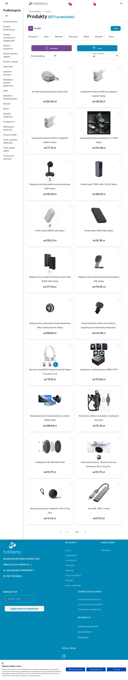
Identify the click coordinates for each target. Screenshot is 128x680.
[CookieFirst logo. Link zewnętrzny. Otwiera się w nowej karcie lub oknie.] (3, 663)
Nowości (7, 103)
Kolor (46, 36)
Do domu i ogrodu (10, 61)
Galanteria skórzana (7, 73)
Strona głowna (35, 11)
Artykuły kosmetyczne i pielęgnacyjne (9, 37)
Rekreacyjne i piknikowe (8, 128)
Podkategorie (12, 10)
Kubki (5, 90)
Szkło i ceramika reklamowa (10, 141)
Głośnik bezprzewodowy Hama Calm (50, 91)
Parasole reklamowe (7, 115)
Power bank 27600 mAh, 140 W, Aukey (99, 184)
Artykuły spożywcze (8, 47)
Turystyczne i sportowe (8, 157)
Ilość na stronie (98, 53)
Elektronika (8, 66)
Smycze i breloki (10, 134)
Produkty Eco (9, 121)
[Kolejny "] (85, 532)
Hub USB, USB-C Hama (99, 508)
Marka (86, 36)
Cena (111, 36)
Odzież (6, 108)
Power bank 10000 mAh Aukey (98, 230)
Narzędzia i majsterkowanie (10, 97)
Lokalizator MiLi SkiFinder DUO (50, 462)
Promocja (73, 36)
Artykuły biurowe (10, 21)
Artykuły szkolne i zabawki (10, 55)
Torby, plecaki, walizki (9, 149)
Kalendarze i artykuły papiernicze (8, 82)
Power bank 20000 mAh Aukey (49, 230)
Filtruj (115, 28)
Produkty (47, 11)
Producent (33, 36)
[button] (121, 3)
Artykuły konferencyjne (9, 28)
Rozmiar (99, 36)
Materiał (58, 36)
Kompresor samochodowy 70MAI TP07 (98, 369)
